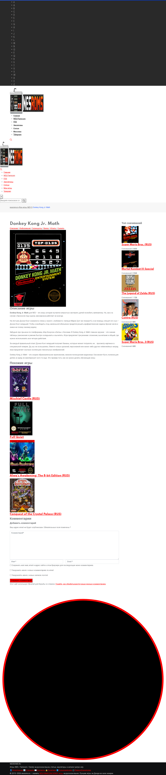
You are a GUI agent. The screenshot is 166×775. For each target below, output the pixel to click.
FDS (15, 122)
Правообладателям (81, 770)
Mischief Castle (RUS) (25, 398)
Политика (50, 770)
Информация (25, 228)
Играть (53, 228)
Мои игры (17, 131)
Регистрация (16, 770)
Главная (16, 116)
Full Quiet (17, 437)
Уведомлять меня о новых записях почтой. (30, 575)
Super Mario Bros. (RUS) (137, 244)
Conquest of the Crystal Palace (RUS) (35, 514)
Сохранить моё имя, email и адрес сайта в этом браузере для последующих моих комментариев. (53, 565)
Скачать (61, 228)
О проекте (28, 770)
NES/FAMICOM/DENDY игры (51, 773)
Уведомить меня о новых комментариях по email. (33, 570)
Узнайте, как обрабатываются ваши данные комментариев (80, 584)
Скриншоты (37, 228)
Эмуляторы (18, 125)
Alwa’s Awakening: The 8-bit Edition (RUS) (40, 475)
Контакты (39, 770)
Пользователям (64, 770)
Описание (14, 228)
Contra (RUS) (130, 318)
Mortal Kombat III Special (138, 269)
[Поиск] (11, 139)
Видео (46, 228)
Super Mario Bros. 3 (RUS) (138, 342)
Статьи (16, 128)
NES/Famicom (19, 119)
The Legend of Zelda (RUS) (138, 293)
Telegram (17, 135)
